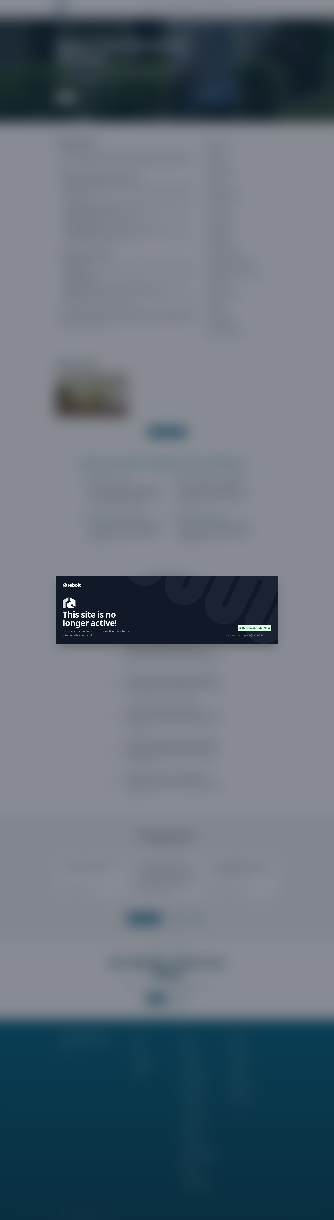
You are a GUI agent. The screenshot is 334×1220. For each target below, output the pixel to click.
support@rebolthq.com (255, 635)
